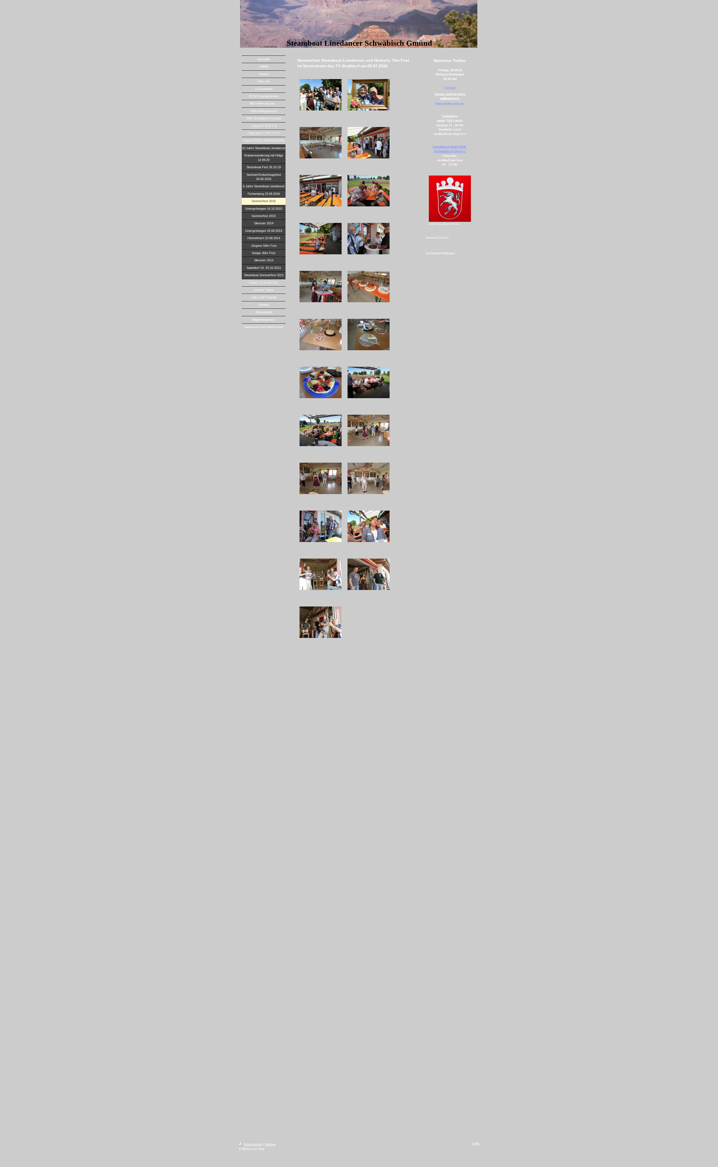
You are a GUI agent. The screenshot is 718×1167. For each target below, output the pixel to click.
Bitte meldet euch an (450, 103)
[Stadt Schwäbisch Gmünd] (450, 199)
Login (475, 1143)
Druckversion (253, 1144)
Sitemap (270, 1144)
